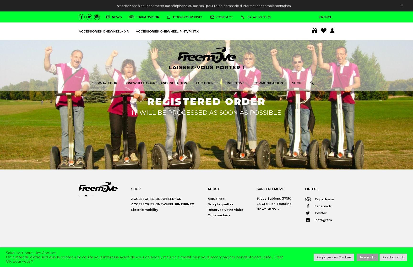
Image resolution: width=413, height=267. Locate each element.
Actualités (216, 199)
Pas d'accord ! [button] (393, 257)
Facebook (322, 206)
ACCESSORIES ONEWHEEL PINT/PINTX (167, 31)
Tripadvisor (324, 199)
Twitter (320, 213)
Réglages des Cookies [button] (333, 257)
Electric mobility (144, 210)
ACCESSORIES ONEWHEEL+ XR (104, 31)
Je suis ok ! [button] (367, 257)
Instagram (323, 220)
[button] (312, 83)
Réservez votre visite (225, 210)
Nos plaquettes (221, 204)
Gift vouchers (219, 215)
